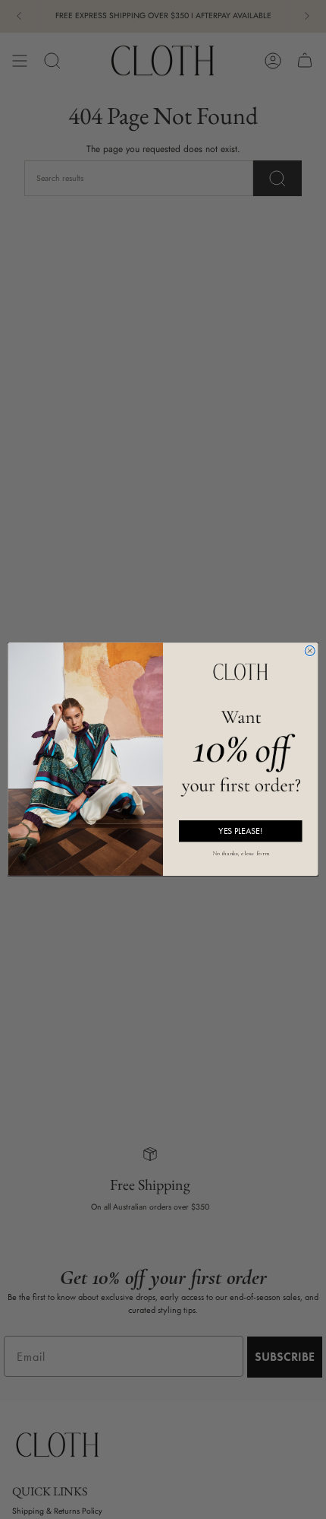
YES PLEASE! (240, 831)
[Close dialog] (310, 651)
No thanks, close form (241, 852)
